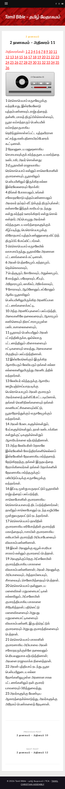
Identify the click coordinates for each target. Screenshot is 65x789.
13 (12, 57)
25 (12, 62)
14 (16, 57)
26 (16, 62)
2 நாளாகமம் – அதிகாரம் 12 (32, 752)
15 (21, 57)
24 (7, 62)
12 (7, 57)
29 (30, 62)
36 (7, 68)
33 (48, 62)
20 (44, 57)
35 (57, 62)
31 (39, 62)
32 (44, 62)
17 (30, 57)
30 (35, 62)
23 (57, 57)
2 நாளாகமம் (32, 36)
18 (35, 57)
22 (53, 57)
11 (55, 51)
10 (51, 51)
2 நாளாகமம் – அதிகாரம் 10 (32, 735)
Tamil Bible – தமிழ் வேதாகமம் (32, 16)
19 (39, 57)
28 (26, 62)
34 (53, 62)
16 (26, 57)
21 (48, 57)
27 (21, 62)
